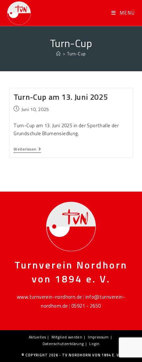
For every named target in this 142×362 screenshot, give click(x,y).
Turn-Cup (76, 53)
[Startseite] (58, 53)
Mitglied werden (67, 337)
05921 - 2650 (86, 306)
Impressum (98, 337)
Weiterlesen (27, 149)
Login (94, 343)
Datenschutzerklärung (63, 343)
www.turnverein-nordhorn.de (49, 297)
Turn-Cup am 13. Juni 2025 (61, 97)
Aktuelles (37, 337)
